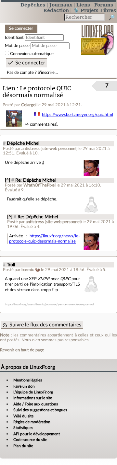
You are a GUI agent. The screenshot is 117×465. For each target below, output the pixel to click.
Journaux (60, 4)
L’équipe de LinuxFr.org (33, 392)
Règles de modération (31, 422)
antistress (30, 149)
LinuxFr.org (97, 35)
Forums (103, 4)
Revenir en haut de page (22, 350)
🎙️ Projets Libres (94, 10)
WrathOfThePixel (39, 185)
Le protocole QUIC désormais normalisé (37, 92)
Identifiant (14, 38)
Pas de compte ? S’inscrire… (32, 72)
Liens (83, 4)
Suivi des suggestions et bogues (40, 410)
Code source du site (30, 440)
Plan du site (23, 446)
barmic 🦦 (30, 270)
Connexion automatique (32, 54)
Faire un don (24, 386)
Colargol (28, 105)
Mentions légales (27, 380)
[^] (7, 180)
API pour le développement (36, 434)
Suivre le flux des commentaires (45, 324)
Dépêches (32, 4)
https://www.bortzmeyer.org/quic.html (77, 115)
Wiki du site (23, 416)
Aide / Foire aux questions (35, 404)
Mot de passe (17, 46)
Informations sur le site (32, 398)
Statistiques (23, 428)
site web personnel (59, 149)
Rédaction (56, 10)
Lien (9, 88)
